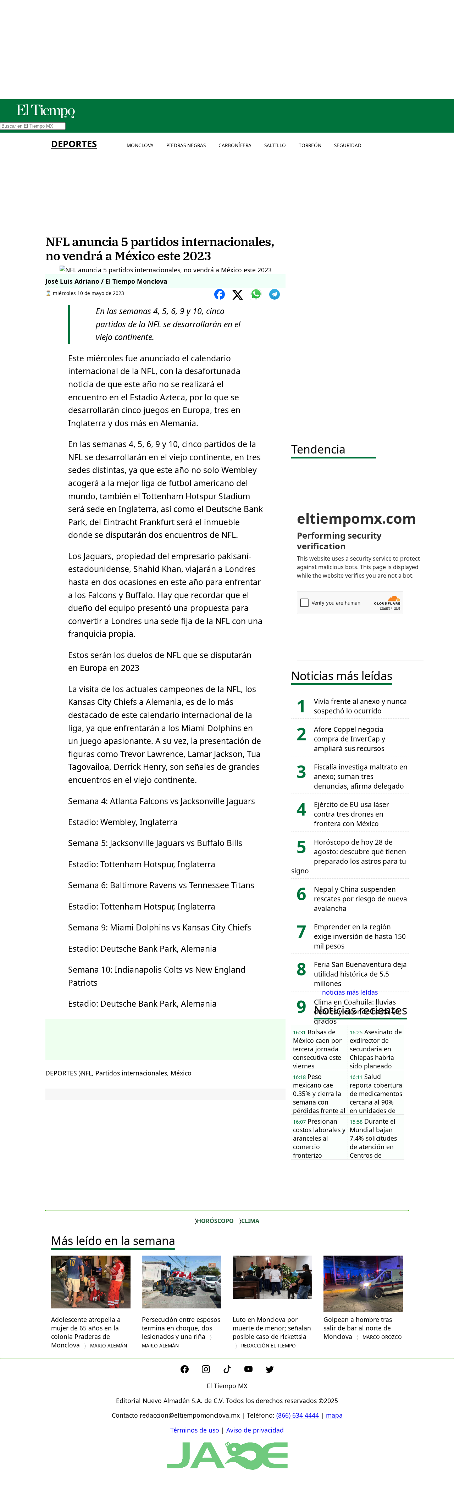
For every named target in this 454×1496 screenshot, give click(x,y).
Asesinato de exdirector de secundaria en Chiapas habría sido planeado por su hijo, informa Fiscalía (376, 1049)
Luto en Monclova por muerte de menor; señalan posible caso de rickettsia (272, 1332)
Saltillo (275, 145)
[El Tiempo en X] (270, 1371)
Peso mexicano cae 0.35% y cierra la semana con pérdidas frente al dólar (319, 1093)
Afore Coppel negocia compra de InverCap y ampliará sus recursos (349, 738)
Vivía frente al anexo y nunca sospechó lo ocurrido (360, 706)
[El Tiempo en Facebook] (190, 1371)
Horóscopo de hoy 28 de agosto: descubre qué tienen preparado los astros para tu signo (348, 856)
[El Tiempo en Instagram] (211, 1371)
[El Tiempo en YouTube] (254, 1371)
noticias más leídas (350, 992)
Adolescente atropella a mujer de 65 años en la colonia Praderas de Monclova (89, 1332)
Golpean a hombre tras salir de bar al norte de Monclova (362, 1328)
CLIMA (250, 1221)
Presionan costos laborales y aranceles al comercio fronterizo (319, 1138)
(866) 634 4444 (297, 1415)
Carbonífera (234, 145)
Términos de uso (194, 1430)
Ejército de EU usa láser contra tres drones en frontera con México (351, 814)
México (181, 1073)
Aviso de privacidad (255, 1430)
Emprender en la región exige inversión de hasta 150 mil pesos (360, 936)
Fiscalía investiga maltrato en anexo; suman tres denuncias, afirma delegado (361, 776)
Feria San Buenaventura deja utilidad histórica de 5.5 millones (360, 974)
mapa (334, 1415)
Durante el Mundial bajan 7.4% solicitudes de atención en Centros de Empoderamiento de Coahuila (375, 1138)
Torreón (310, 145)
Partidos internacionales (131, 1073)
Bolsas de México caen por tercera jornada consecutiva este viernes (317, 1049)
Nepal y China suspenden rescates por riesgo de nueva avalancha (360, 898)
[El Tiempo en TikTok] (233, 1371)
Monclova (140, 145)
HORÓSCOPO (215, 1221)
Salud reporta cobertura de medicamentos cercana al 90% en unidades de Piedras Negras (376, 1093)
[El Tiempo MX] (45, 116)
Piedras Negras (186, 145)
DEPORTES (74, 144)
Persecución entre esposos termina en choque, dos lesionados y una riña (181, 1332)
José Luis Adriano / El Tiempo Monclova (106, 281)
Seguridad (347, 145)
